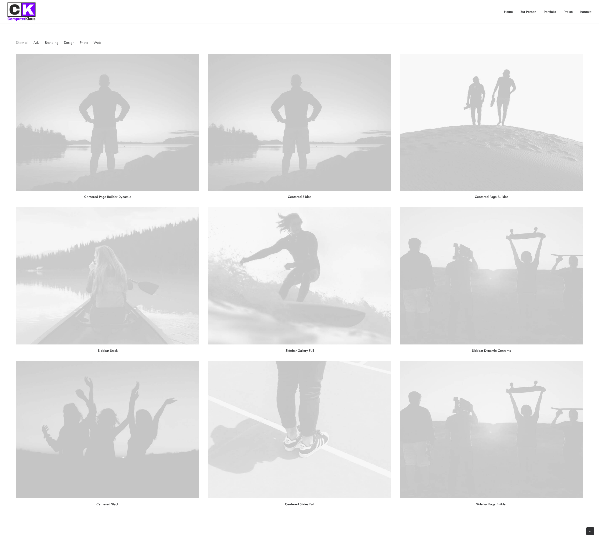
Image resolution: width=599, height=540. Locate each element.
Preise (568, 12)
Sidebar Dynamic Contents (491, 350)
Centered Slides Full (299, 504)
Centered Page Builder (491, 196)
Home (508, 12)
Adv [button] (36, 42)
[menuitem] (510, 11)
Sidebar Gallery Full (299, 350)
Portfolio (550, 12)
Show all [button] (22, 42)
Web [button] (97, 42)
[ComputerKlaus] (21, 11)
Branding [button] (51, 42)
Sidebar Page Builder (491, 504)
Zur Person (528, 12)
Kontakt (586, 12)
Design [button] (69, 42)
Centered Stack (107, 504)
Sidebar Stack (108, 350)
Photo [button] (84, 42)
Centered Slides (299, 196)
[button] (107, 122)
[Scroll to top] (590, 531)
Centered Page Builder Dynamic (107, 196)
